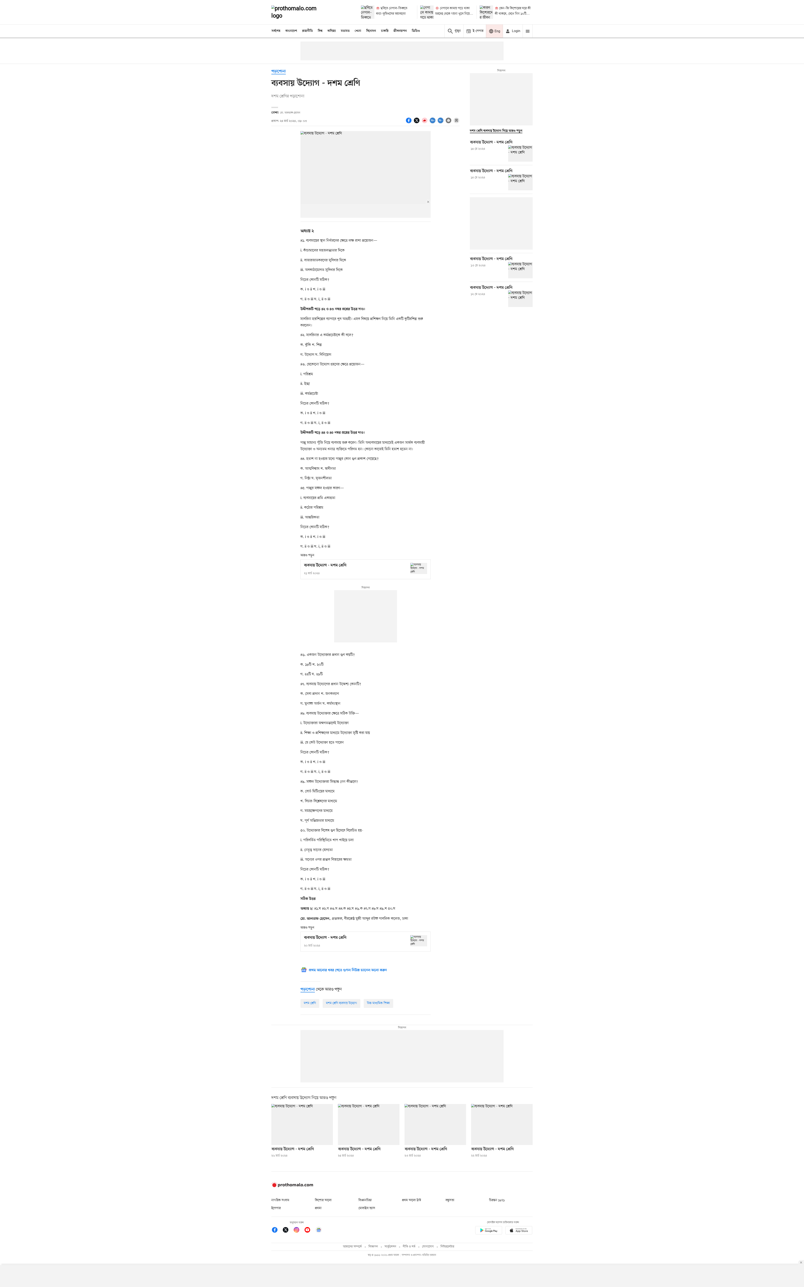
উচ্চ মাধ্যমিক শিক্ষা (378, 1003)
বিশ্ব (320, 31)
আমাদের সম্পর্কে (352, 1247)
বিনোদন (371, 31)
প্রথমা (318, 1208)
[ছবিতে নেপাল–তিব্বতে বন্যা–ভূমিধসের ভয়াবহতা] (367, 12)
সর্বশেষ (276, 31)
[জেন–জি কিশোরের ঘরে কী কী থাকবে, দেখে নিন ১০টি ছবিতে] (486, 12)
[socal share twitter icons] (417, 122)
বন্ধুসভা (450, 1200)
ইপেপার (276, 1208)
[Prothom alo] (299, 12)
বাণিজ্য (331, 31)
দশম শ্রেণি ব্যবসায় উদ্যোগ (341, 1003)
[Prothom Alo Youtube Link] (309, 1230)
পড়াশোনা (278, 71)
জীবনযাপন (400, 31)
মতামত (345, 31)
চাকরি (384, 31)
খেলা (358, 31)
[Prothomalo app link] (488, 1231)
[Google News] (318, 1230)
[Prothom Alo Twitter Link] (287, 1230)
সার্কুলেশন (390, 1247)
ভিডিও (416, 31)
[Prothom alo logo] (292, 1186)
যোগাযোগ (428, 1247)
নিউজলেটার (447, 1247)
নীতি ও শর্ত (409, 1247)
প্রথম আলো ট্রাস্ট (411, 1200)
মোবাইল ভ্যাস (366, 1208)
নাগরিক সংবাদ (280, 1200)
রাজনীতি (307, 31)
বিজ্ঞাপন (373, 1247)
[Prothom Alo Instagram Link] (298, 1230)
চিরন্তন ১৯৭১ (497, 1200)
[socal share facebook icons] (409, 122)
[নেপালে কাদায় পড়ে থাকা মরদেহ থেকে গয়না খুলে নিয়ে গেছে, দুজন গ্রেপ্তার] (427, 12)
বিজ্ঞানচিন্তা (365, 1200)
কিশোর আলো (323, 1200)
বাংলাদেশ (291, 31)
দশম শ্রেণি (310, 1003)
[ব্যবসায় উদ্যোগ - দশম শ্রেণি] (418, 568)
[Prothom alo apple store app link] (519, 1231)
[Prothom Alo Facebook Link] (276, 1230)
